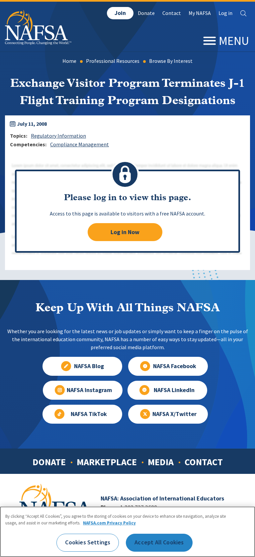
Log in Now (125, 232)
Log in (225, 13)
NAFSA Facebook (174, 366)
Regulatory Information (58, 135)
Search (243, 13)
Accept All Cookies (159, 542)
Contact (171, 13)
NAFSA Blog (89, 366)
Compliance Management (79, 144)
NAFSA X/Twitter (174, 414)
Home (69, 61)
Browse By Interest (171, 61)
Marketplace (107, 462)
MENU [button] (234, 41)
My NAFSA (200, 13)
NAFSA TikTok (89, 414)
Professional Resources (112, 61)
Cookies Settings (87, 542)
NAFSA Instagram (89, 390)
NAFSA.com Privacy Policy (109, 523)
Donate (146, 13)
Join (120, 13)
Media (161, 462)
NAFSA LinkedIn (174, 390)
